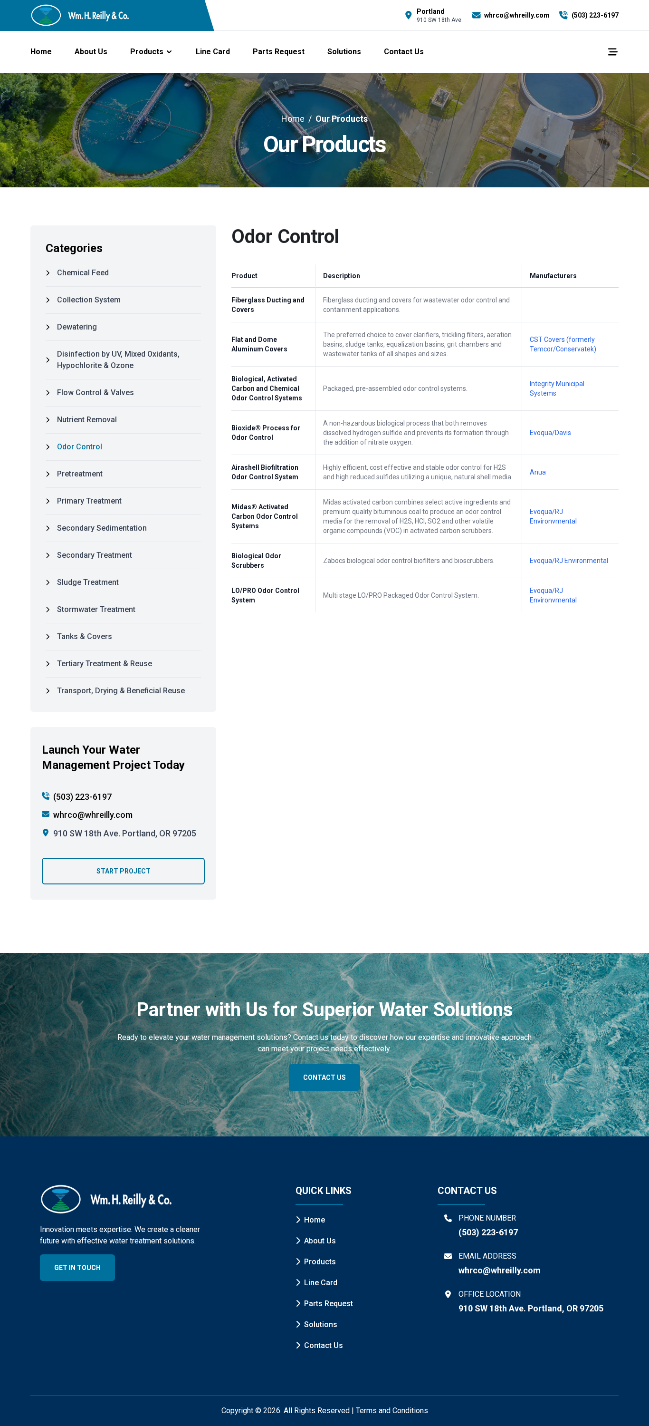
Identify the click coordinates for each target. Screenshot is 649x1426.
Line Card (213, 51)
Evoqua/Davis (550, 433)
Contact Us (404, 51)
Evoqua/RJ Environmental (569, 560)
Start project (123, 871)
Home (41, 51)
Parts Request (279, 51)
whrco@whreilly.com (93, 815)
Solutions (344, 51)
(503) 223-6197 (82, 797)
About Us (91, 51)
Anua (538, 472)
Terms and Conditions (392, 1410)
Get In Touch (77, 1267)
